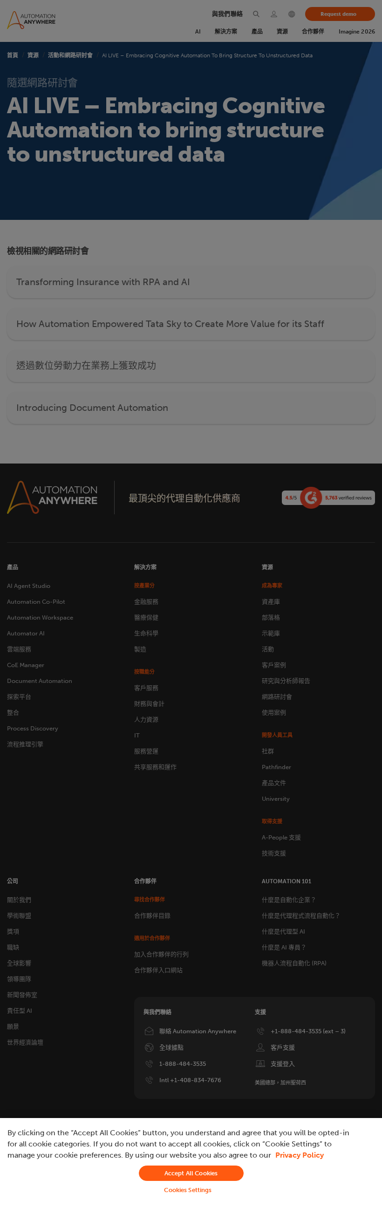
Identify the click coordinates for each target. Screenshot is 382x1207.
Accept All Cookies (191, 1173)
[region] (191, 1162)
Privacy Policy (299, 1155)
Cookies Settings (187, 1190)
